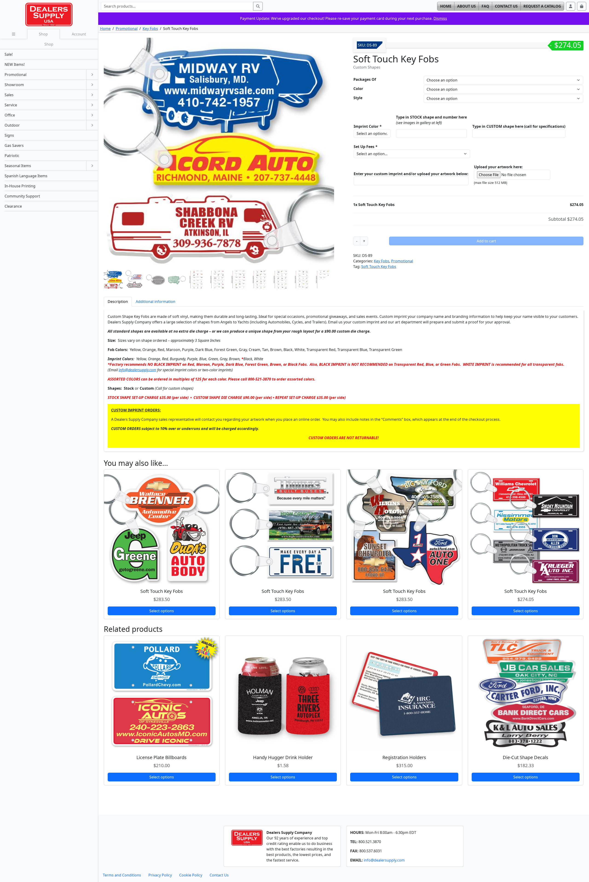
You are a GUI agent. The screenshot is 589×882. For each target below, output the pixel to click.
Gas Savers (14, 145)
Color (358, 88)
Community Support (22, 196)
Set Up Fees (365, 146)
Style (357, 97)
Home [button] (445, 6)
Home (105, 28)
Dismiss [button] (440, 18)
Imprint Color (367, 126)
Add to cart (486, 241)
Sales (9, 94)
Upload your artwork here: (498, 166)
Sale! (9, 54)
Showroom (14, 84)
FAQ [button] (485, 6)
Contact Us (219, 875)
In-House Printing (20, 186)
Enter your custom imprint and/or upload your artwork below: (411, 173)
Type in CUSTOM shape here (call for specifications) (518, 126)
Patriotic (12, 155)
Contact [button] (506, 6)
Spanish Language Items (26, 175)
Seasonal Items (18, 165)
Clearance (13, 206)
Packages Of (364, 79)
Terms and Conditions (122, 875)
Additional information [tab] (155, 301)
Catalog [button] (542, 6)
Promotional (127, 28)
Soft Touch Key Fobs (378, 266)
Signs (9, 135)
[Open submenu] (92, 75)
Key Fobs (150, 28)
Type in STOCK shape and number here (431, 117)
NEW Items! (15, 64)
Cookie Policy (190, 875)
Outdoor (12, 125)
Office (10, 115)
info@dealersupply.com (137, 369)
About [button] (466, 6)
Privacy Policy (160, 875)
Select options (161, 610)
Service (11, 104)
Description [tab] (118, 301)
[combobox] (177, 6)
